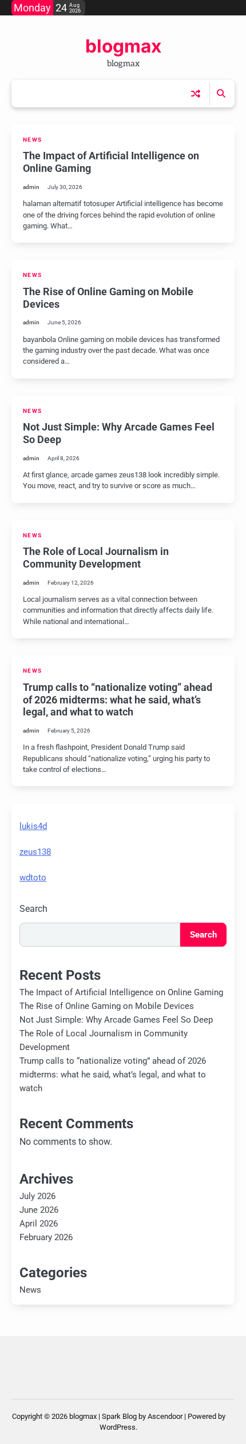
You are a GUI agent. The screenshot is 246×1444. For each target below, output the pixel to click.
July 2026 (37, 1196)
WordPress (118, 1427)
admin (31, 187)
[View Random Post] (195, 93)
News (32, 139)
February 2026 (46, 1237)
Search (33, 908)
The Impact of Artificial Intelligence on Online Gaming (121, 992)
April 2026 (38, 1223)
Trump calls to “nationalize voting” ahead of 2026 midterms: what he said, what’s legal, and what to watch (117, 699)
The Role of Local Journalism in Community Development (96, 557)
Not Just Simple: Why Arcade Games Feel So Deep (116, 1020)
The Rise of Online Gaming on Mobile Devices (106, 1006)
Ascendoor (165, 1416)
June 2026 (38, 1210)
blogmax (123, 46)
